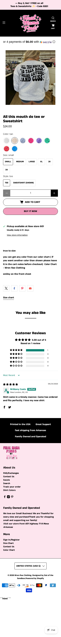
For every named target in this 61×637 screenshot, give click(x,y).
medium (20, 161)
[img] (10, 384)
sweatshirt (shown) (23, 182)
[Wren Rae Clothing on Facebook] (4, 497)
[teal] (14, 148)
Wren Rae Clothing (22, 575)
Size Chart (8, 543)
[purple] (39, 140)
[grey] (22, 140)
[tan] (14, 140)
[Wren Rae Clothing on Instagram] (8, 497)
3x (6, 169)
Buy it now (30, 211)
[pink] (30, 140)
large (32, 161)
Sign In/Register (11, 539)
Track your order (12, 486)
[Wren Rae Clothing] (30, 23)
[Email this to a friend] (30, 288)
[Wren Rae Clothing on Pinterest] (12, 497)
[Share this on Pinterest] (22, 288)
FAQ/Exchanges (11, 473)
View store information (17, 235)
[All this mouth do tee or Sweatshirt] (30, 77)
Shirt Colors (9, 490)
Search (6, 483)
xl (41, 161)
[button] (30, 42)
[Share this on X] (6, 288)
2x (49, 161)
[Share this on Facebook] (14, 288)
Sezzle (6, 480)
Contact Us (8, 476)
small (8, 161)
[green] (47, 140)
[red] (6, 148)
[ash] (6, 140)
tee (6, 182)
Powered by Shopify (35, 578)
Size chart (8, 297)
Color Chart (9, 550)
